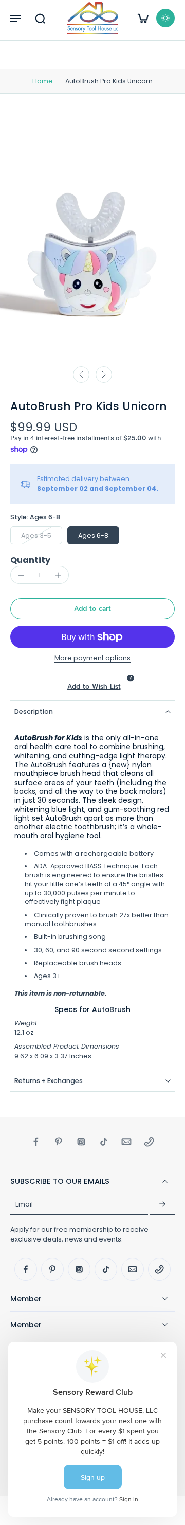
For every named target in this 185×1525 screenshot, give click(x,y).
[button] (15, 18)
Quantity (30, 560)
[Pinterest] (58, 1141)
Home (42, 81)
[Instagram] (81, 1141)
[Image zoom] (92, 237)
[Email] (126, 1141)
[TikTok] (103, 1141)
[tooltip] (130, 678)
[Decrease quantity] (21, 575)
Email (24, 1204)
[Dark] (165, 18)
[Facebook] (36, 1141)
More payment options (92, 658)
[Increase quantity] (58, 575)
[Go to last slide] (81, 374)
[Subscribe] (162, 1204)
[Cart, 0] (143, 18)
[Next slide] (104, 374)
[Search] (40, 18)
